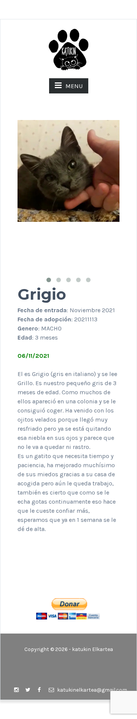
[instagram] (16, 690)
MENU (74, 86)
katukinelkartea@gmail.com (91, 690)
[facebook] (39, 690)
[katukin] (68, 49)
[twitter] (27, 690)
